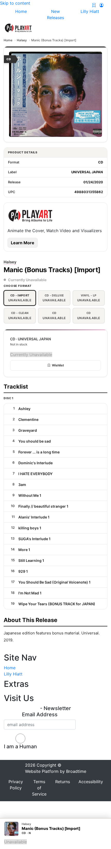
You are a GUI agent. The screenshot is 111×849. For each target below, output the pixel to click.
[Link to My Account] (101, 5)
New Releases (55, 14)
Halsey (22, 40)
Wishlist (58, 365)
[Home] (18, 27)
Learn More (22, 242)
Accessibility (90, 781)
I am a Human (20, 746)
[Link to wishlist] (94, 5)
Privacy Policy (16, 784)
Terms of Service (39, 788)
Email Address (40, 714)
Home (8, 40)
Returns (62, 781)
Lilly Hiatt (13, 674)
